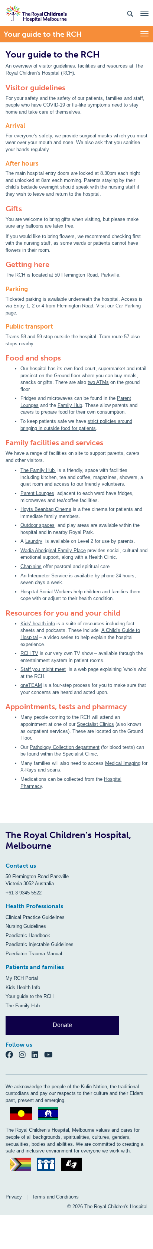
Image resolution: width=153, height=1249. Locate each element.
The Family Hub (38, 470)
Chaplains (31, 566)
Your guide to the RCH (29, 996)
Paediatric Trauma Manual (34, 953)
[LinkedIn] (38, 1054)
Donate (62, 1025)
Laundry (33, 541)
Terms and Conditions (55, 1197)
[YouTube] (50, 1054)
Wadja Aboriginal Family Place (53, 550)
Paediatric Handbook (28, 935)
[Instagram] (25, 1054)
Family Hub (70, 405)
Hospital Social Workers (46, 591)
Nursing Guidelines (26, 926)
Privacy (14, 1197)
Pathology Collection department (65, 747)
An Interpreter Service (44, 575)
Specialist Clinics (95, 724)
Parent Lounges (37, 493)
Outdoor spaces (37, 525)
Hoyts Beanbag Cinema (45, 509)
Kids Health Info (23, 987)
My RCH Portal (22, 978)
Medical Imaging (122, 763)
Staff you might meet (43, 669)
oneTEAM (31, 685)
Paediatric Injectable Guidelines (40, 944)
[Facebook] (12, 1054)
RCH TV (29, 653)
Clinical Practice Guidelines (35, 917)
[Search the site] (130, 13)
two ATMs (98, 382)
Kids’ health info (37, 623)
